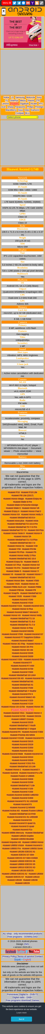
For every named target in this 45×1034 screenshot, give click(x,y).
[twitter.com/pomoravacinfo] (22, 953)
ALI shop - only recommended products (22, 933)
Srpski (18, 959)
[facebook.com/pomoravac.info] (10, 953)
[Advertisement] (22, 72)
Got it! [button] (21, 1019)
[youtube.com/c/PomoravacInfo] (34, 953)
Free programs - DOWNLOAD (23, 936)
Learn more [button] (21, 1013)
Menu (7, 3)
